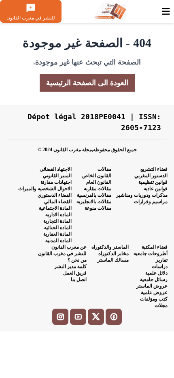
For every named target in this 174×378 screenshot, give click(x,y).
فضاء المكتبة (155, 247)
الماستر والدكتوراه (110, 247)
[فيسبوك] (114, 316)
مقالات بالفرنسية (94, 195)
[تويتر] (96, 316)
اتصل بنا (79, 279)
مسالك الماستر (113, 260)
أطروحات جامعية (151, 253)
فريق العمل (75, 273)
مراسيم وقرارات (151, 201)
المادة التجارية (57, 221)
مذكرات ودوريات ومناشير (142, 195)
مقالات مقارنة (97, 188)
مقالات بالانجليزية (93, 201)
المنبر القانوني (57, 175)
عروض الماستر (152, 286)
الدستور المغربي (151, 175)
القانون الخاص (96, 175)
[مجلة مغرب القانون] (109, 11)
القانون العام (98, 182)
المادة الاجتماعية (55, 208)
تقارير (162, 260)
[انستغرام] (60, 316)
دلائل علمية (156, 273)
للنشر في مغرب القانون (62, 253)
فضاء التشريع (154, 169)
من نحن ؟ (77, 260)
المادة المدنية (58, 240)
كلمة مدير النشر (70, 266)
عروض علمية (154, 292)
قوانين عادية (156, 188)
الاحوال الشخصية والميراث (45, 188)
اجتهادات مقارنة (56, 182)
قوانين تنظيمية (153, 182)
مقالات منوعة (98, 208)
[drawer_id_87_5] (166, 11)
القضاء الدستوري (55, 195)
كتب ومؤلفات (154, 299)
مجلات (161, 305)
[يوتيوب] (78, 316)
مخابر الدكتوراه (113, 253)
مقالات (104, 169)
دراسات (160, 266)
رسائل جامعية (154, 279)
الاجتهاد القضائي (56, 169)
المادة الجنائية (58, 227)
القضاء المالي (58, 201)
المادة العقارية (57, 234)
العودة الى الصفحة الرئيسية (87, 83)
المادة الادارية (58, 214)
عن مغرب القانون (69, 247)
